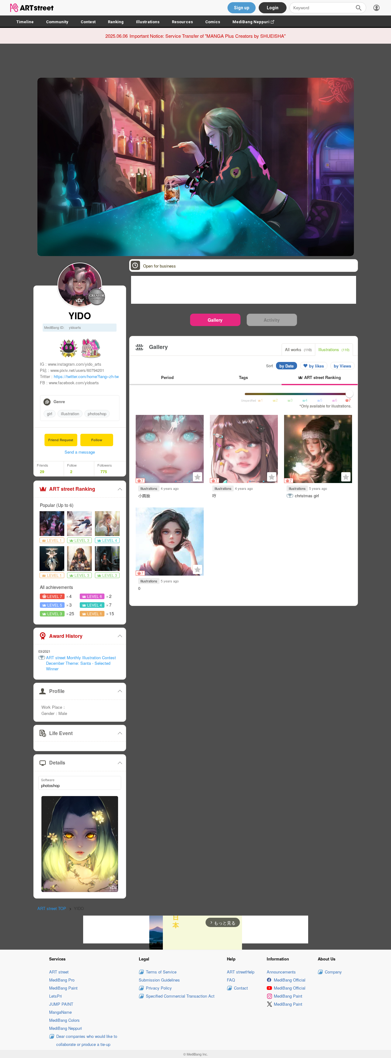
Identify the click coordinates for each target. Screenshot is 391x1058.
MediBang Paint (63, 988)
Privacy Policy (159, 988)
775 (103, 471)
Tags (243, 377)
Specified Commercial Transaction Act (180, 996)
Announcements (281, 972)
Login (272, 7)
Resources (182, 22)
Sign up (241, 7)
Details (57, 762)
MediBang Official (289, 980)
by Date (286, 366)
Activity (272, 320)
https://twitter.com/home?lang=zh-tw (86, 376)
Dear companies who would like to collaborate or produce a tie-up (86, 1040)
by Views (342, 366)
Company (333, 972)
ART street (59, 972)
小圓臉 (144, 496)
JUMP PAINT (61, 1004)
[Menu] (376, 7)
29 (42, 471)
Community (57, 22)
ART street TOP (51, 908)
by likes (316, 366)
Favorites (197, 476)
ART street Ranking (72, 488)
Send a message (80, 452)
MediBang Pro (61, 980)
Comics (212, 22)
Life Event (61, 733)
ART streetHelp (240, 972)
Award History (66, 635)
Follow (96, 440)
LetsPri (55, 996)
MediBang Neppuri (256, 22)
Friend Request (60, 440)
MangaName (60, 1012)
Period (167, 377)
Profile (57, 690)
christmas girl (307, 496)
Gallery (215, 320)
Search (358, 7)
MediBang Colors (64, 1020)
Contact (241, 988)
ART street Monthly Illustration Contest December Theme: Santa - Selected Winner (81, 663)
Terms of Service (161, 972)
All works (298, 349)
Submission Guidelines (159, 980)
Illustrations (147, 22)
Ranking (116, 22)
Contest (88, 22)
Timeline (25, 22)
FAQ (231, 980)
